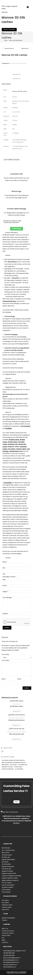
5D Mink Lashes (14, 440)
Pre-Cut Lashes (7, 883)
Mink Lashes (5, 765)
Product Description (11, 232)
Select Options (9, 29)
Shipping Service (10, 387)
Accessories (19, 769)
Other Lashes (18, 767)
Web (4, 579)
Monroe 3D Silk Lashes (15, 40)
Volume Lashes (6, 907)
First (4, 568)
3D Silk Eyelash (22, 63)
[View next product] (30, 48)
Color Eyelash (6, 890)
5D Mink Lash (6, 857)
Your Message (8, 597)
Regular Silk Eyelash (8, 866)
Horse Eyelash (6, 892)
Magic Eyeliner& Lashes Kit (17, 762)
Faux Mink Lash (22, 765)
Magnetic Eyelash (7, 767)
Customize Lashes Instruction (14, 296)
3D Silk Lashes (12, 442)
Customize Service (19, 760)
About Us (8, 412)
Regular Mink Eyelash (8, 859)
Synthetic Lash (13, 444)
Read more (16, 711)
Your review (6, 660)
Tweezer (4, 920)
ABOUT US (5, 928)
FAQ (3, 938)
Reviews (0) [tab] (16, 78)
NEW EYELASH (13, 63)
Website (5, 614)
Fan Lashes (11, 449)
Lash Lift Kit (5, 909)
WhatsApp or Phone (9, 577)
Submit (7, 627)
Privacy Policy (6, 935)
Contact (8, 558)
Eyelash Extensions (8, 769)
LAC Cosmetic (25, 426)
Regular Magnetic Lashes (10, 878)
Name (5, 562)
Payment (8, 378)
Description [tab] (16, 74)
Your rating (6, 654)
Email (5, 585)
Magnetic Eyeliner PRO (9, 873)
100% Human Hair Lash (16, 734)
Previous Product (9, 48)
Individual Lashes (7, 905)
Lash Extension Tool (15, 451)
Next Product (24, 48)
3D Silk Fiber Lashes (16, 706)
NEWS (3, 940)
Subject (5, 591)
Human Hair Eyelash (20, 732)
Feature (7, 255)
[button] (16, 232)
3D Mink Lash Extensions (16, 720)
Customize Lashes (7, 760)
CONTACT (5, 942)
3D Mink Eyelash (20, 718)
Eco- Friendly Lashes (8, 850)
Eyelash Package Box (8, 918)
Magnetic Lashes (13, 447)
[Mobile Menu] (30, 7)
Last (4, 574)
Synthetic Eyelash (7, 887)
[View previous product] (3, 48)
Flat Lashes (5, 902)
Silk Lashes (13, 765)
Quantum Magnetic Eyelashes (11, 876)
